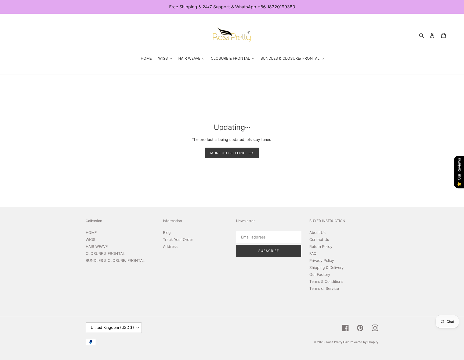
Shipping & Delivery (326, 267)
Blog (167, 232)
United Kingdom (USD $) (112, 327)
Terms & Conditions (326, 281)
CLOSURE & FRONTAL (105, 253)
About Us (317, 232)
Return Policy (320, 246)
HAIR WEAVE (97, 246)
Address (170, 246)
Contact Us (319, 239)
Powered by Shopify (364, 342)
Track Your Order (178, 239)
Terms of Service (324, 288)
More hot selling (228, 153)
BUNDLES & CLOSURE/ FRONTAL (115, 260)
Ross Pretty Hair (337, 342)
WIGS (90, 239)
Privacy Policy (321, 260)
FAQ (313, 253)
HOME (91, 232)
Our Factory (319, 274)
